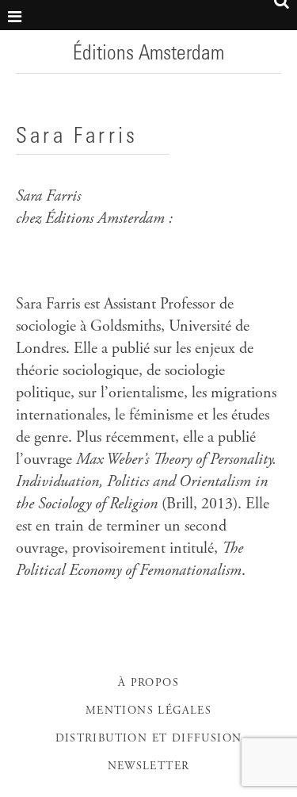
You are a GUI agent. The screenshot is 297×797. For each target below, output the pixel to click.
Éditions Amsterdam (148, 54)
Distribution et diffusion (148, 739)
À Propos (148, 683)
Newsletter (149, 766)
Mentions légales (148, 711)
